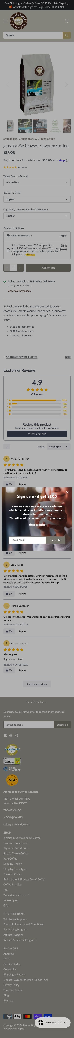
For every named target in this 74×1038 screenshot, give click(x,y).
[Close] (67, 492)
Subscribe (55, 540)
